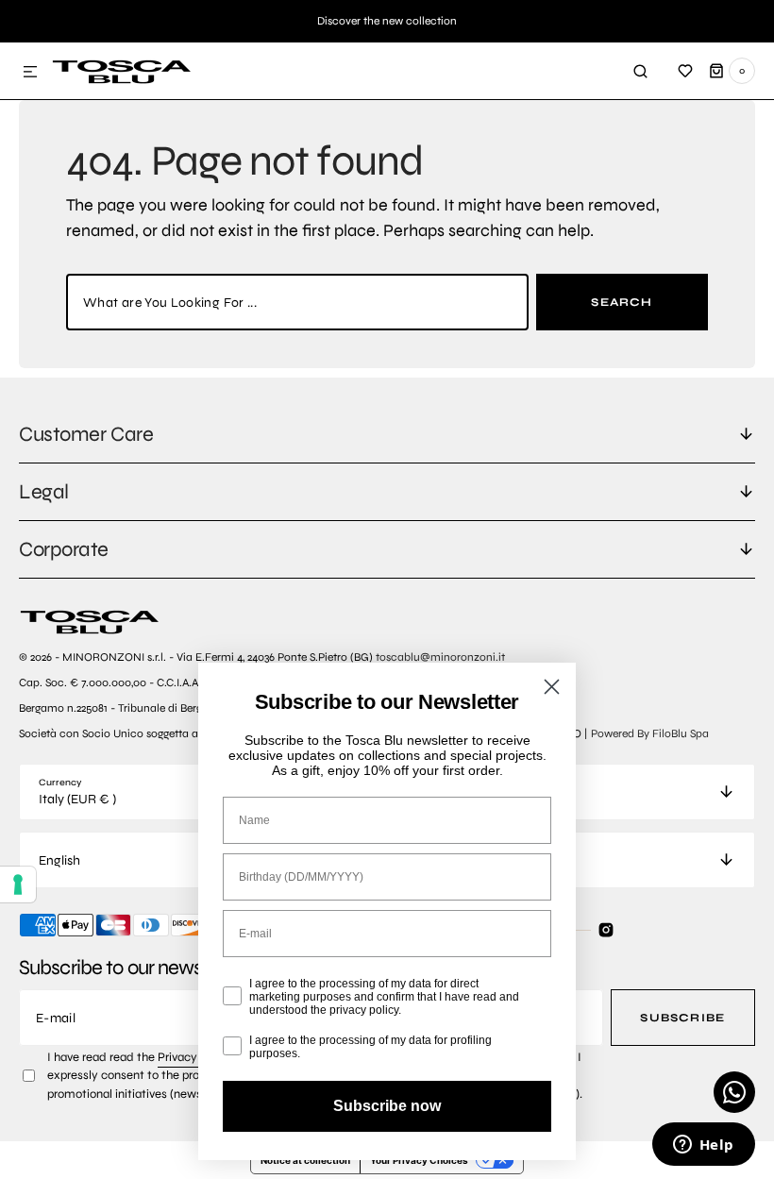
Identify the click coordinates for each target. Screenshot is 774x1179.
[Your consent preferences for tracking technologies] (18, 884)
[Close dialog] (551, 686)
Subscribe (682, 1017)
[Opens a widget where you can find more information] (703, 1146)
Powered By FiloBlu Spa (650, 733)
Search (621, 302)
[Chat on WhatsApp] (734, 1092)
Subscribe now (387, 1106)
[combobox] (297, 302)
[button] (30, 72)
